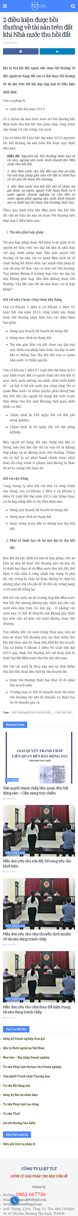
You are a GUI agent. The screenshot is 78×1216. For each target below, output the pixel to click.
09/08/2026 (10, 798)
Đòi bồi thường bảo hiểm (19, 1123)
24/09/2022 (10, 42)
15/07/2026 (10, 871)
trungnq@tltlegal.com (30, 1200)
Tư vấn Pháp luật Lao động (21, 1104)
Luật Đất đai (63, 712)
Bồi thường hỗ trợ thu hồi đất (31, 712)
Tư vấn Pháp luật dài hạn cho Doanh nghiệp (32, 1067)
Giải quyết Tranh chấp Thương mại (26, 1076)
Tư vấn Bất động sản (16, 1085)
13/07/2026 (10, 944)
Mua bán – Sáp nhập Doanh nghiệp (26, 1057)
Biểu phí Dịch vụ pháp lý (19, 1144)
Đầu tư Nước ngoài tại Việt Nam (23, 1048)
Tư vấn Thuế (11, 1113)
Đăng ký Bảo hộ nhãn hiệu (20, 1095)
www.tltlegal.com (29, 1204)
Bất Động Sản (15, 853)
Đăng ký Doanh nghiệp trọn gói (24, 1038)
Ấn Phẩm (12, 780)
